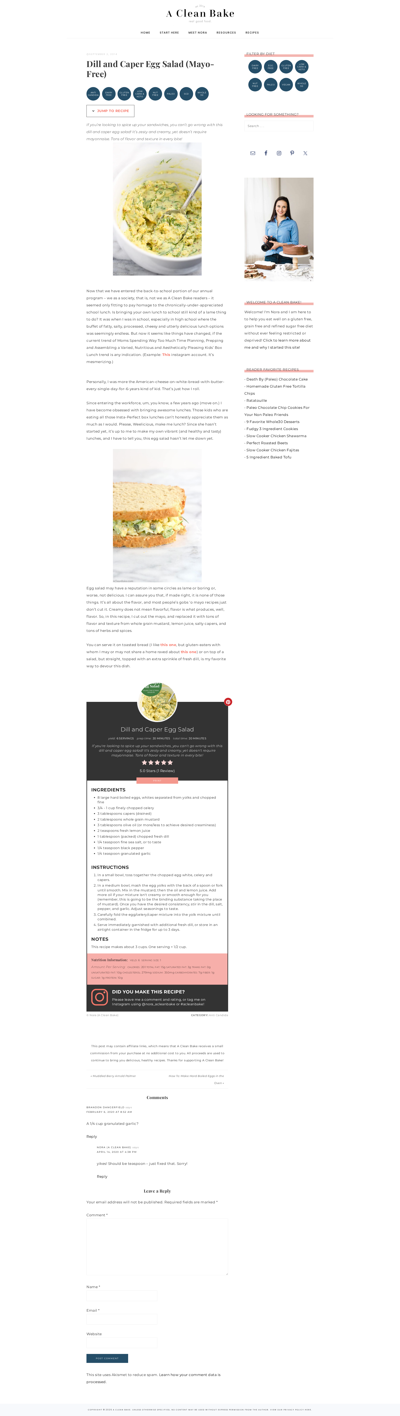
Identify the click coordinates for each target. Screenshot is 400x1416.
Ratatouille (256, 400)
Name (93, 1287)
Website (94, 1334)
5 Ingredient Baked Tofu (268, 457)
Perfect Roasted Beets (267, 443)
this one (168, 645)
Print (157, 780)
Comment (97, 1215)
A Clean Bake (200, 13)
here (308, 1410)
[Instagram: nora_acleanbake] (101, 998)
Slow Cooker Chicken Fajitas (272, 450)
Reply (91, 1136)
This (166, 355)
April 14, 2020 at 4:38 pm (117, 1151)
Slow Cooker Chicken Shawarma (276, 436)
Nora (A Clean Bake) (114, 1147)
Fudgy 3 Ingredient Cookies (272, 429)
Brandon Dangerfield (105, 1107)
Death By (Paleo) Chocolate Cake (277, 379)
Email (93, 1310)
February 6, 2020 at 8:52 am (109, 1111)
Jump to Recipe (112, 111)
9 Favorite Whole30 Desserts (273, 422)
